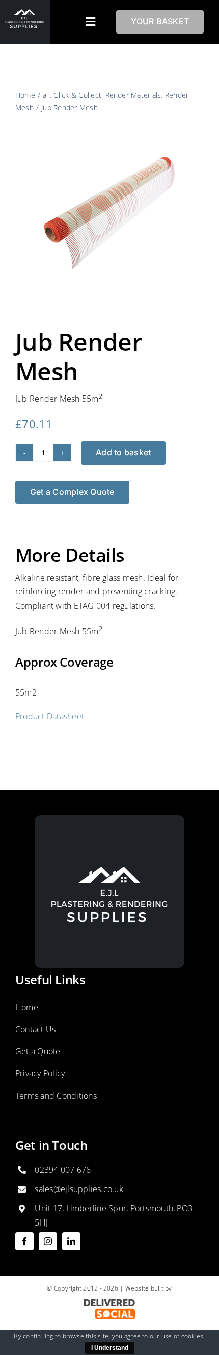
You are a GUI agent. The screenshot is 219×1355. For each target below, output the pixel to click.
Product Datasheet (49, 716)
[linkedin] (71, 1241)
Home (26, 1007)
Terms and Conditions (56, 1095)
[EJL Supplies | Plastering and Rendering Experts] (109, 819)
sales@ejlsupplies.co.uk (79, 1189)
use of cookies (182, 1336)
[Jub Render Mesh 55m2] (109, 213)
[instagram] (48, 1241)
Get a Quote (38, 1051)
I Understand (109, 1347)
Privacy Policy (40, 1073)
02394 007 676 (63, 1169)
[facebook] (24, 1241)
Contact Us (35, 1029)
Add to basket (123, 452)
